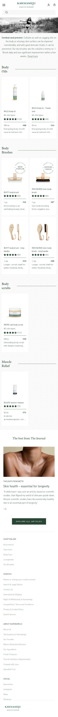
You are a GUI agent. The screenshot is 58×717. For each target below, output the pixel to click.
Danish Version (9, 614)
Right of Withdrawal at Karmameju (17, 599)
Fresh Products (10, 654)
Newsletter (8, 684)
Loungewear (8, 559)
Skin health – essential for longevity (26, 486)
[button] (10, 119)
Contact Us (8, 589)
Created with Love (11, 664)
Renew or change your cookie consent (19, 579)
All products (8, 544)
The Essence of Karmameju (14, 634)
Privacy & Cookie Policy (13, 609)
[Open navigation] (4, 5)
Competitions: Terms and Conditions (18, 604)
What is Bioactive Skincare (14, 644)
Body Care (7, 554)
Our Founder (8, 639)
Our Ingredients (9, 649)
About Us (7, 629)
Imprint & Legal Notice (12, 584)
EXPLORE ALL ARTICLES (29, 521)
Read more (33, 56)
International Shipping (12, 594)
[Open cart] (54, 4)
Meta (5, 694)
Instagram (7, 689)
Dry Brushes (8, 564)
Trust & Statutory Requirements (16, 659)
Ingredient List (9, 669)
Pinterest (7, 699)
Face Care (7, 549)
